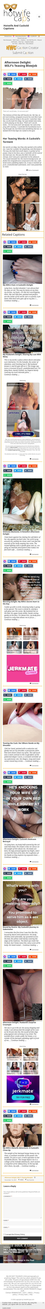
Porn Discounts (7, 40)
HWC (22, 1180)
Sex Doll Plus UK (31, 40)
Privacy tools (23, 1294)
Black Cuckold (13, 447)
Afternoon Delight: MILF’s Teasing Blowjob (19, 1177)
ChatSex (23, 40)
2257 (24, 1293)
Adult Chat (21, 43)
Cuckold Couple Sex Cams (14, 450)
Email (6, 1227)
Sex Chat (14, 43)
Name (6, 1220)
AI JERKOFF (33, 36)
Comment (7, 1196)
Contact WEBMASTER (13, 1293)
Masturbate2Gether (21, 36)
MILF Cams (16, 40)
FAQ (30, 1294)
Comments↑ (35, 305)
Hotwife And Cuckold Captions (16, 27)
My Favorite (30, 1180)
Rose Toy (21, 42)
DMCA (30, 1293)
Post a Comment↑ (33, 170)
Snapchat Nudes (29, 42)
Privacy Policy (19, 1234)
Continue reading (12, 300)
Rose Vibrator (29, 43)
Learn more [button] (7, 1308)
